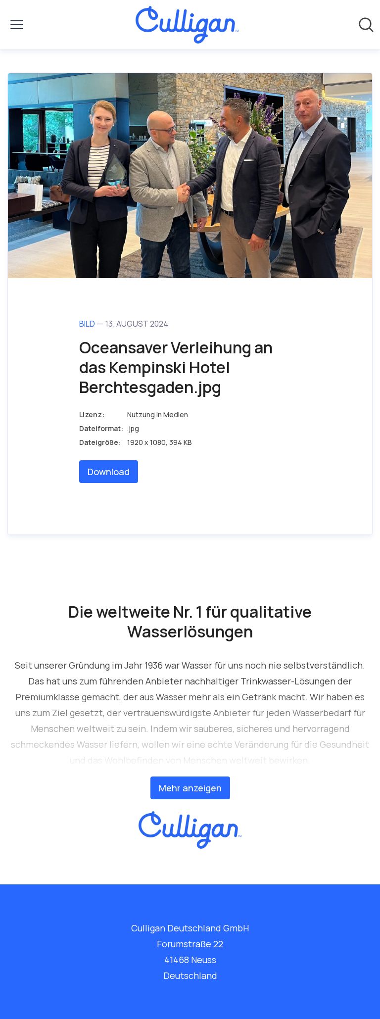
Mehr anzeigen (190, 788)
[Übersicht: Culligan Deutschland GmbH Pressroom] (187, 25)
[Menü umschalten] (17, 24)
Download (109, 472)
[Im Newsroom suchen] (366, 25)
